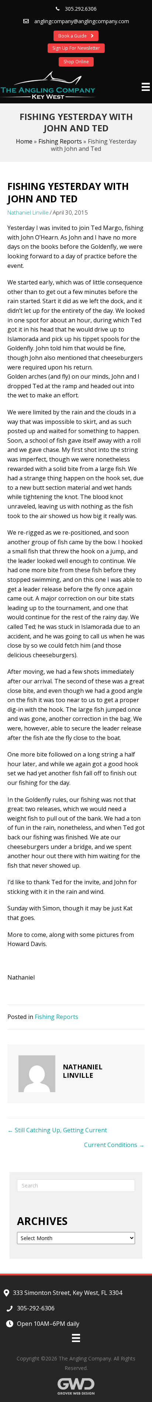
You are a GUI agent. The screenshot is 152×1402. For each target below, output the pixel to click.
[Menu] (145, 87)
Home (24, 141)
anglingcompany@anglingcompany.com (81, 21)
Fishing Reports (60, 141)
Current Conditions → (114, 1145)
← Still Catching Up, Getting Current (57, 1130)
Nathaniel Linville (28, 212)
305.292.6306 (81, 8)
